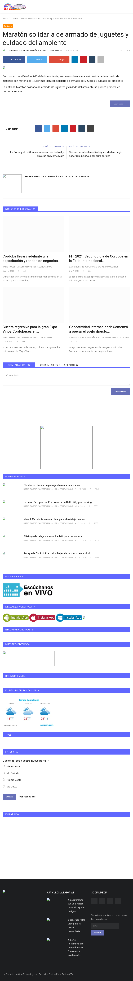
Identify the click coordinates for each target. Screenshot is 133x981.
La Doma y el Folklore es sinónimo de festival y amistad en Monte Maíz (37, 154)
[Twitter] (47, 128)
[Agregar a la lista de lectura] (100, 59)
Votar (9, 796)
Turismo (14, 18)
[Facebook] (38, 128)
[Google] (55, 128)
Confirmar (121, 391)
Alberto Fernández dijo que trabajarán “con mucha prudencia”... (75, 947)
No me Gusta (13, 779)
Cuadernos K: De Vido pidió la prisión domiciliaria (76, 926)
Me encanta (13, 766)
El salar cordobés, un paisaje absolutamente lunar (52, 485)
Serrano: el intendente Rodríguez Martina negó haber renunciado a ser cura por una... (95, 154)
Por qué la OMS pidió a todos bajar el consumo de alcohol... (58, 553)
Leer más (78, 80)
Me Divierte (12, 773)
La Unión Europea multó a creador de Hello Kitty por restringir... (59, 502)
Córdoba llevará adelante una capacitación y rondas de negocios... (31, 258)
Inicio (5, 18)
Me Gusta (11, 786)
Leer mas (119, 103)
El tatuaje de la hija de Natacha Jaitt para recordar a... (54, 536)
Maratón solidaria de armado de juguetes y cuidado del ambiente (55, 87)
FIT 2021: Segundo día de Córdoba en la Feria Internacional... (98, 258)
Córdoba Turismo (13, 91)
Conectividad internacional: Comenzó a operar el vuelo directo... (98, 329)
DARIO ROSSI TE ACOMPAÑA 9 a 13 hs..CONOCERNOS (36, 50)
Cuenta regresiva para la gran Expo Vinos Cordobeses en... (30, 329)
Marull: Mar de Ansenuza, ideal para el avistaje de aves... (56, 519)
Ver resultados (27, 796)
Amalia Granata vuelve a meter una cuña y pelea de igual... (76, 906)
